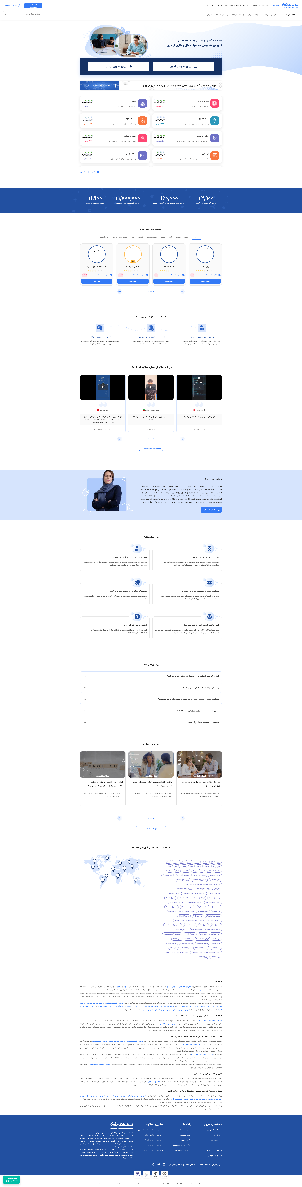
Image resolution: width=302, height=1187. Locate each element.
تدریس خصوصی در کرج (179, 1099)
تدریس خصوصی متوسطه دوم (202, 1054)
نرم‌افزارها (220, 14)
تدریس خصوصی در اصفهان (116, 1096)
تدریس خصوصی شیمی (202, 1006)
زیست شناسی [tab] (152, 237)
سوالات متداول (222, 5)
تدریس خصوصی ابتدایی (168, 1024)
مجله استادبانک (235, 5)
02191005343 (204, 1165)
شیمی (249, 14)
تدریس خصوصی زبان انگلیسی (125, 1006)
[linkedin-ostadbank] (164, 1165)
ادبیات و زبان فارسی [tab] (120, 237)
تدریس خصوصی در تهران (136, 1096)
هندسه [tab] (178, 237)
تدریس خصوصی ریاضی (114, 1003)
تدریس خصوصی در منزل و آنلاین (107, 1135)
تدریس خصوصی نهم (99, 1041)
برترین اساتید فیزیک (152, 1140)
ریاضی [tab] (186, 237)
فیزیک (257, 14)
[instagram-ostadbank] (153, 1165)
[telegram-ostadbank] (158, 1165)
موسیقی (210, 14)
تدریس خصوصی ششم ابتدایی (105, 1144)
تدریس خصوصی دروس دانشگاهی (209, 1020)
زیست (241, 14)
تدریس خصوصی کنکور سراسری (98, 1064)
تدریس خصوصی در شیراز (95, 1096)
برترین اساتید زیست (152, 1150)
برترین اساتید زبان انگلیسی (149, 1130)
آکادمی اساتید (184, 1140)
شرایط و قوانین (214, 1155)
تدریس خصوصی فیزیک (147, 1006)
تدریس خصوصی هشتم (116, 1041)
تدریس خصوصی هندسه (95, 1003)
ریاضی (265, 14)
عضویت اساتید (184, 1130)
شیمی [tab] (140, 237)
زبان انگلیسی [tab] (104, 237)
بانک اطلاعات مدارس (181, 1145)
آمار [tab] (170, 237)
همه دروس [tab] (197, 237)
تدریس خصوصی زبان (105, 1006)
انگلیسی (274, 14)
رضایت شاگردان (264, 5)
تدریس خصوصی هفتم (134, 1041)
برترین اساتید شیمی (152, 1145)
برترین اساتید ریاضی (152, 1135)
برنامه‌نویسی (231, 14)
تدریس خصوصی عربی (184, 1006)
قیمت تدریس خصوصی (181, 1150)
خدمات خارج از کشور (250, 5)
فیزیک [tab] (163, 237)
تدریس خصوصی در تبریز (198, 1099)
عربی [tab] (132, 237)
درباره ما (216, 1135)
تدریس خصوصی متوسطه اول (192, 1044)
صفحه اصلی (276, 5)
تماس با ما (215, 1140)
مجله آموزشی (185, 1135)
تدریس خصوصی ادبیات (166, 1006)
